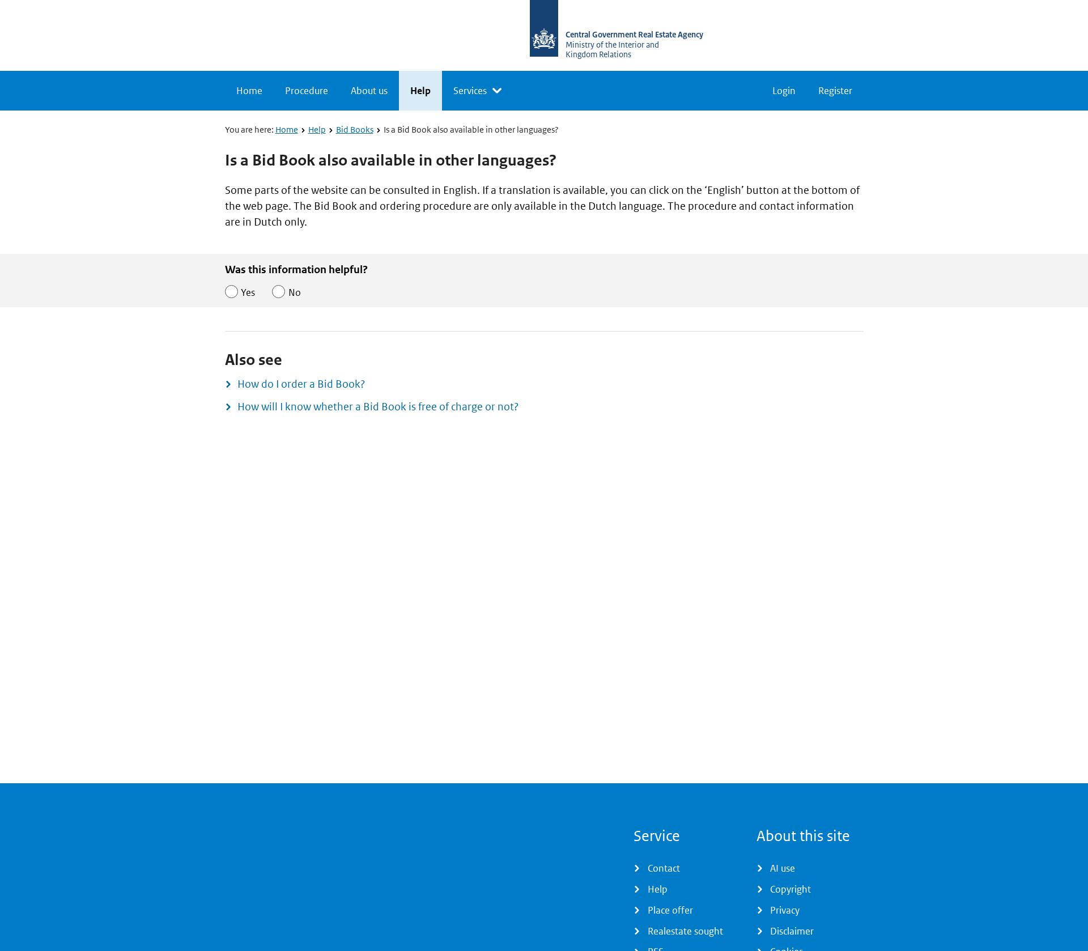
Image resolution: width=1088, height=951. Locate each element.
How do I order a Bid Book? (301, 383)
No (294, 292)
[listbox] (477, 91)
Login (784, 90)
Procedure (306, 90)
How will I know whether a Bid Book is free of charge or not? (377, 406)
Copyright (790, 889)
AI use (782, 868)
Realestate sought (685, 931)
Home (249, 90)
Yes (248, 292)
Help (420, 90)
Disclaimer (792, 931)
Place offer (670, 910)
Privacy (785, 910)
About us (369, 90)
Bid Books (354, 129)
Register (835, 90)
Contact (664, 868)
